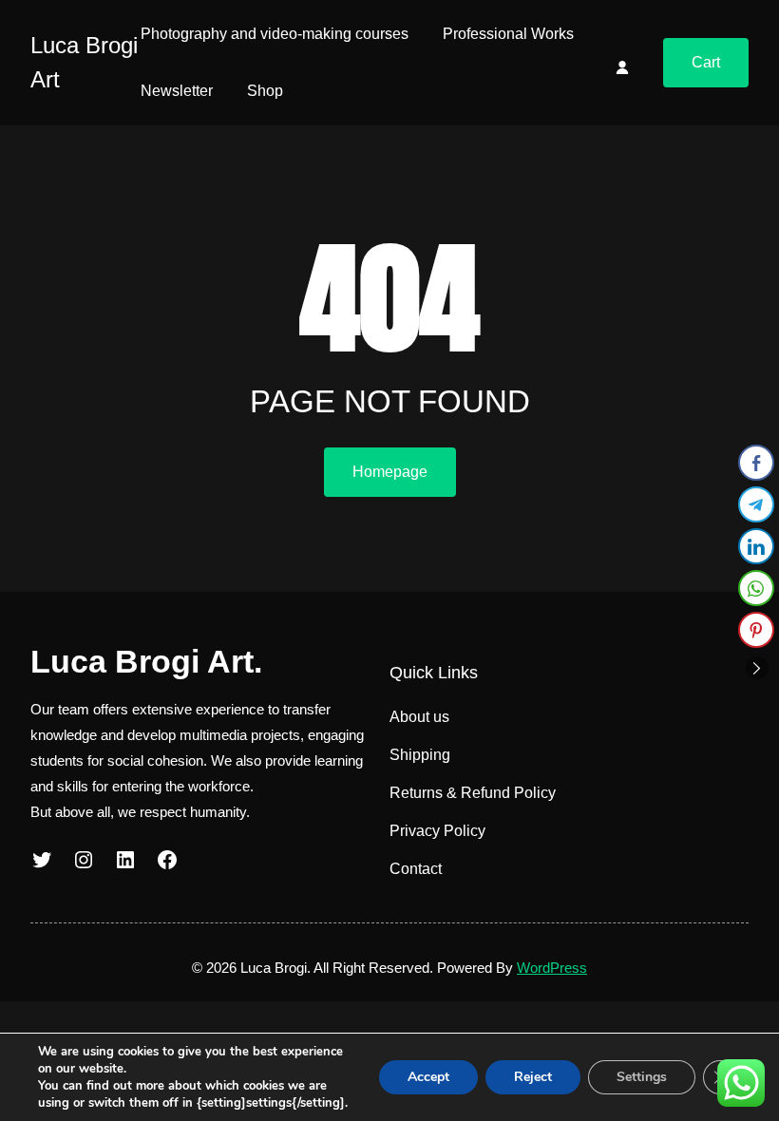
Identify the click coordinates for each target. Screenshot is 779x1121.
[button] (757, 667)
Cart (706, 62)
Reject (533, 1077)
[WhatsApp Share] (756, 588)
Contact (416, 869)
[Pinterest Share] (756, 630)
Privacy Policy (437, 831)
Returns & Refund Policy (473, 793)
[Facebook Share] (756, 463)
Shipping (420, 755)
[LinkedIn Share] (756, 546)
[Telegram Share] (756, 504)
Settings (642, 1077)
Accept (428, 1077)
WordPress (552, 968)
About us (419, 717)
